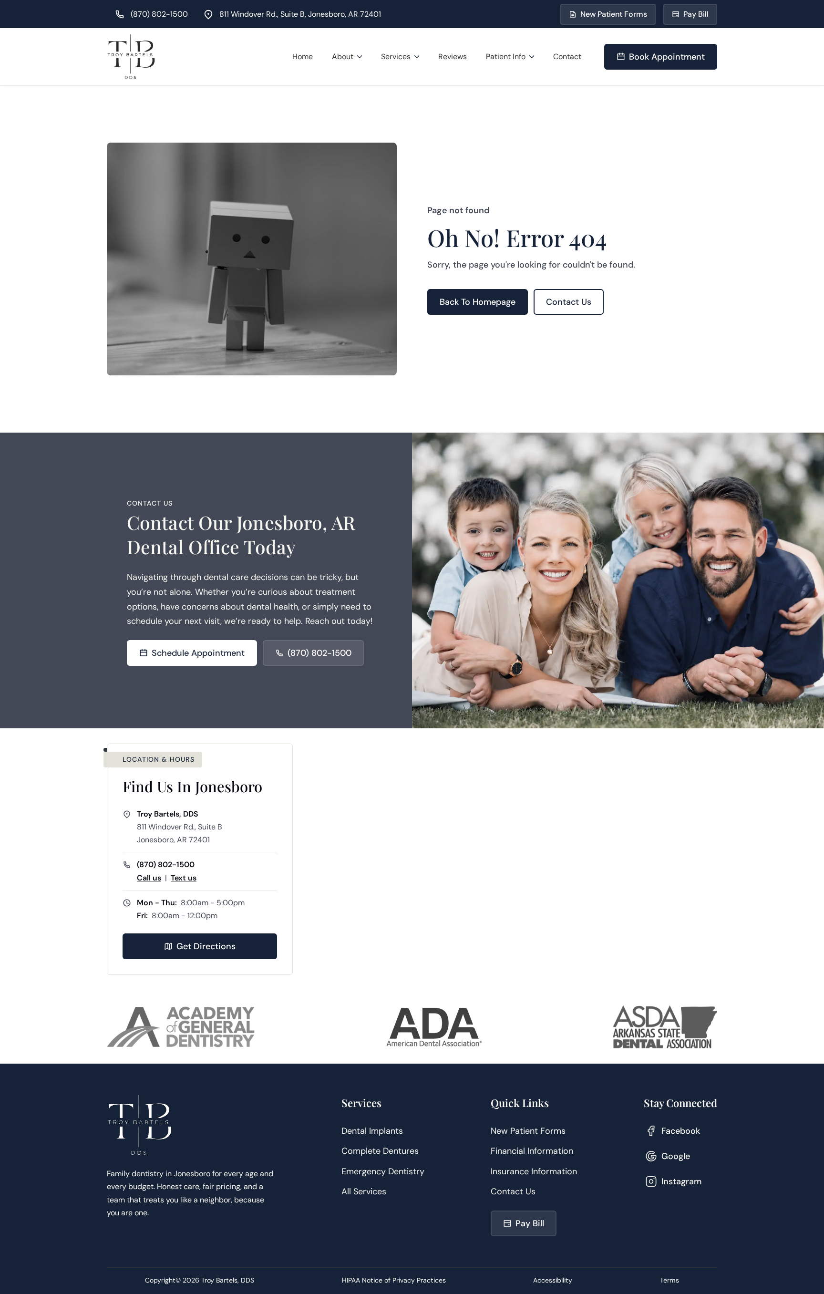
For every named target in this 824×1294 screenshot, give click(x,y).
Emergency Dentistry (382, 1171)
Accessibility (552, 1280)
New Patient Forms (528, 1131)
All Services (363, 1191)
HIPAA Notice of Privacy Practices (394, 1280)
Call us (149, 878)
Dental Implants (372, 1131)
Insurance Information (534, 1171)
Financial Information (532, 1151)
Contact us (568, 302)
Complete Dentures (380, 1151)
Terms (669, 1280)
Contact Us (513, 1191)
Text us (183, 878)
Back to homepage (477, 302)
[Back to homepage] (131, 57)
